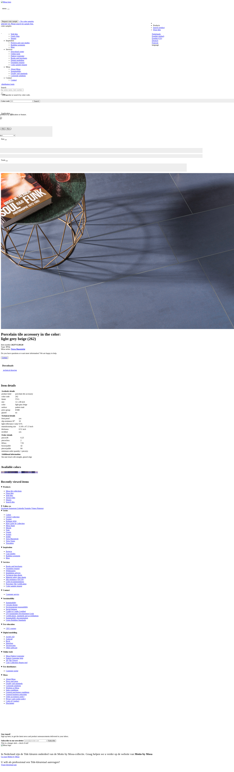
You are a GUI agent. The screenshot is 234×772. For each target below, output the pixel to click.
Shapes (13, 38)
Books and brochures (19, 58)
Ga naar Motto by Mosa (10, 757)
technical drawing (10, 370)
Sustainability (16, 71)
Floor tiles (157, 30)
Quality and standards (19, 73)
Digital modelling (17, 60)
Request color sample (9, 21)
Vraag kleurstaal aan (9, 765)
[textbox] (12, 90)
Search (36, 101)
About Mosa (15, 69)
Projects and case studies (20, 43)
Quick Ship (15, 36)
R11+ (8, 129)
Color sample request (19, 65)
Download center (17, 52)
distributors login (7, 84)
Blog (13, 47)
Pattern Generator (17, 56)
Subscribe (51, 741)
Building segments (18, 45)
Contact (14, 80)
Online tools (15, 54)
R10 (3, 129)
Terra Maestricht (18, 349)
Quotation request (17, 63)
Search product (159, 28)
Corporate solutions (18, 76)
